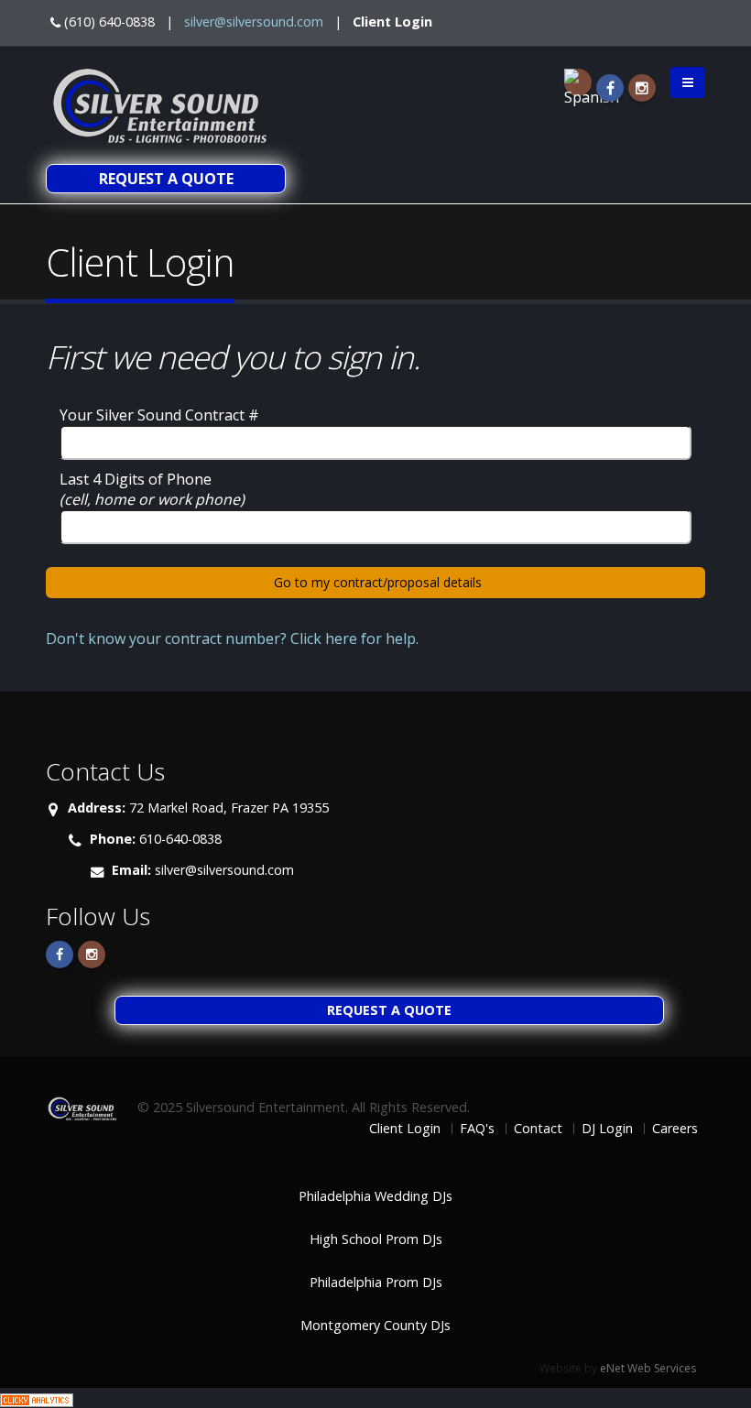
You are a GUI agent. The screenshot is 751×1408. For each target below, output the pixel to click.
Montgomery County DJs (375, 1325)
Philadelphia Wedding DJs (375, 1196)
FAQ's (477, 1128)
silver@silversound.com (253, 21)
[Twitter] (91, 954)
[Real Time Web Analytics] (36, 1398)
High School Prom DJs (376, 1239)
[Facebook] (610, 88)
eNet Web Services (648, 1368)
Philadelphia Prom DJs (376, 1282)
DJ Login (607, 1128)
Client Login (392, 21)
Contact (538, 1128)
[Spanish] (578, 82)
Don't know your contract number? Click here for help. (232, 638)
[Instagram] (642, 88)
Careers (675, 1128)
